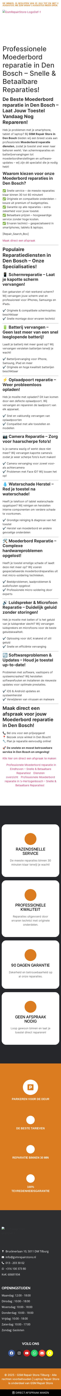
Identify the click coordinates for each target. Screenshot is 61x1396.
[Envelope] (42, 1353)
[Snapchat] (49, 1353)
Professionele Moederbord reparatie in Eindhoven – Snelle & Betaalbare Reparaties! (31, 769)
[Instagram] (19, 1353)
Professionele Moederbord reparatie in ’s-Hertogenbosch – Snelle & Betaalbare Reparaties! (30, 781)
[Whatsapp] (34, 1353)
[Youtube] (26, 1353)
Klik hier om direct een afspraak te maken (29, 758)
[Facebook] (11, 1353)
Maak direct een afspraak (19, 240)
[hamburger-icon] (54, 19)
